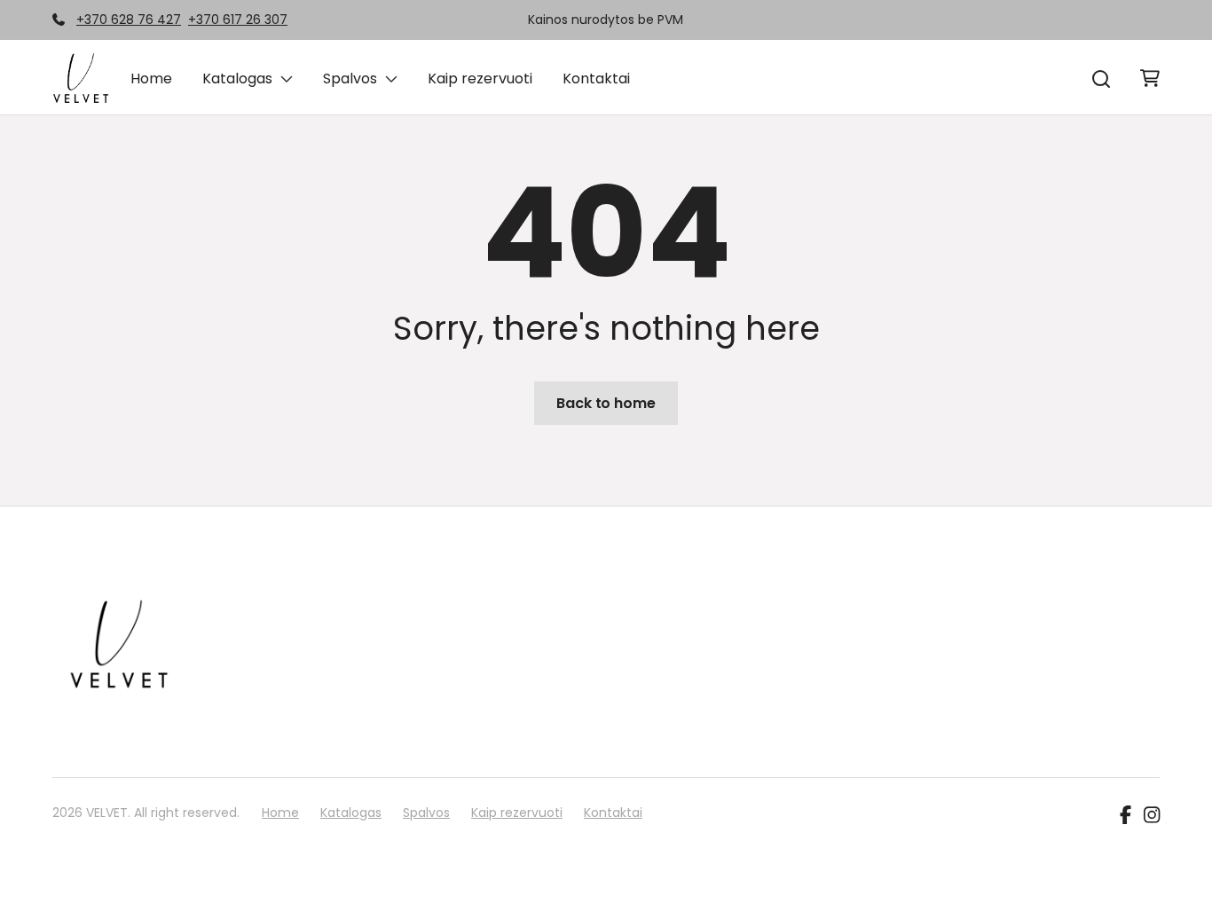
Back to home (605, 403)
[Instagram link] (1152, 816)
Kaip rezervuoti (480, 78)
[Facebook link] (1125, 816)
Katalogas (237, 78)
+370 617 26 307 (237, 19)
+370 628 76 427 (128, 19)
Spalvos (350, 78)
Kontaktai (596, 78)
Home (151, 78)
